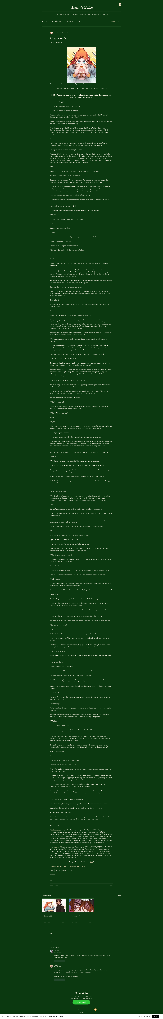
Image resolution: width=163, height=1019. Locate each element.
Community (69, 21)
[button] (104, 21)
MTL (52, 870)
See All (119, 895)
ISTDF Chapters (56, 21)
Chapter (64, 870)
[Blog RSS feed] (120, 4)
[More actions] (112, 33)
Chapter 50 (75, 915)
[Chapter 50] (81, 905)
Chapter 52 (48, 915)
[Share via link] (51, 880)
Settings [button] (139, 1016)
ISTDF (58, 870)
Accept (155, 1016)
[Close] (161, 1016)
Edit (71, 870)
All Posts (44, 21)
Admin (78, 21)
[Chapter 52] (54, 905)
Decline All (147, 1016)
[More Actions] (112, 951)
